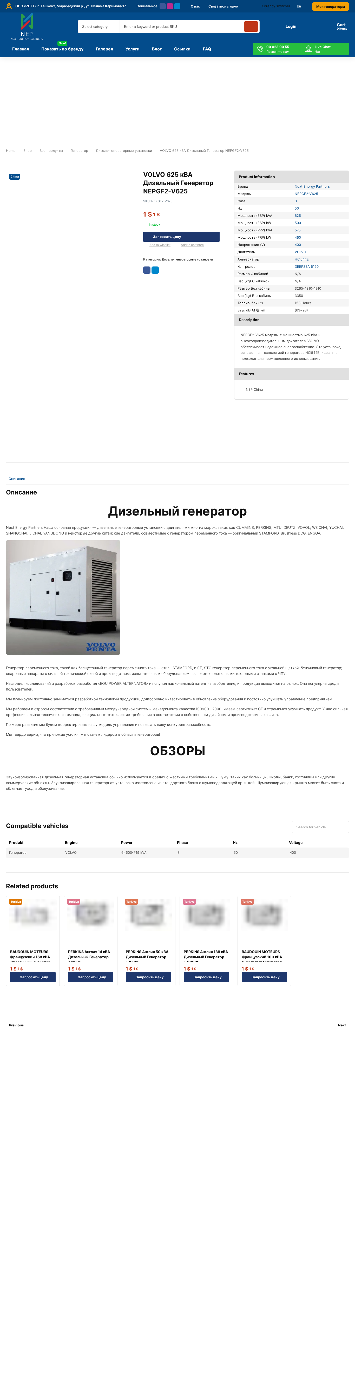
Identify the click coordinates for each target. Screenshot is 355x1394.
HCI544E (302, 259)
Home (11, 150)
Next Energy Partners (312, 186)
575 (298, 230)
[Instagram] (170, 6)
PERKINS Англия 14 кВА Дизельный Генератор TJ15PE (89, 956)
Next (342, 1025)
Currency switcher (275, 6)
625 (298, 215)
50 (297, 208)
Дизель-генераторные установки (124, 150)
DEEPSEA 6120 (307, 266)
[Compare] (177, 245)
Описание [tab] (17, 479)
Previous (16, 1025)
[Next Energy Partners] (27, 26)
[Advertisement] (177, 96)
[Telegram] (177, 6)
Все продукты (51, 150)
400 (298, 245)
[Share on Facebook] (146, 270)
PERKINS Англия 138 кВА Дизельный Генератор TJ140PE (206, 956)
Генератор (79, 150)
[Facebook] (163, 6)
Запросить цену (167, 236)
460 (298, 237)
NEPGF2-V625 (306, 194)
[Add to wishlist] (145, 245)
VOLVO (300, 252)
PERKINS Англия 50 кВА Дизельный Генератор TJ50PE (147, 956)
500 (298, 223)
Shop (27, 150)
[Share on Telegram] (155, 270)
